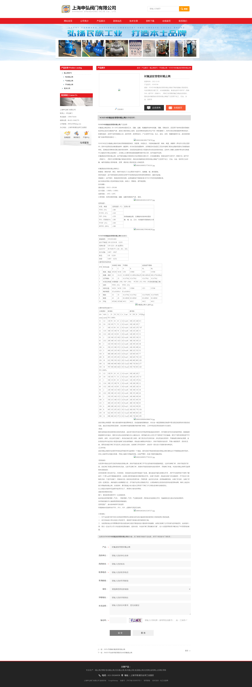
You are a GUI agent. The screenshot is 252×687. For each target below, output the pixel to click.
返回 (186, 651)
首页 (138, 68)
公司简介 (84, 21)
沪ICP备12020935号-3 (134, 680)
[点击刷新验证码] (135, 620)
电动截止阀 (69, 77)
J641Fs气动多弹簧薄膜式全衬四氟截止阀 (118, 653)
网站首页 (68, 21)
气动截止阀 (69, 81)
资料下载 (150, 21)
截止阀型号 (68, 73)
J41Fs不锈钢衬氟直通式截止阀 (114, 649)
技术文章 (134, 21)
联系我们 (183, 21)
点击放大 (120, 109)
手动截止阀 (69, 84)
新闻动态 (117, 21)
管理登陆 (147, 680)
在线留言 (166, 21)
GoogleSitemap (113, 680)
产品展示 (101, 21)
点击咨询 (156, 108)
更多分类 (67, 88)
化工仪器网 (164, 680)
